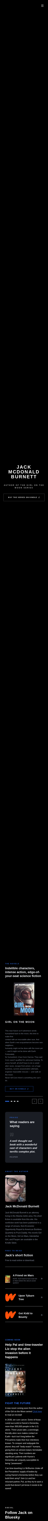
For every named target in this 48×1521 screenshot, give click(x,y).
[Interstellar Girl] (17, 1101)
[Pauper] (11, 1101)
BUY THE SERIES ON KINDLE (22, 497)
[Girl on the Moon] (24, 999)
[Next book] (40, 1101)
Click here (37, 1411)
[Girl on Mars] (14, 1101)
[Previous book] (34, 1101)
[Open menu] (42, 6)
